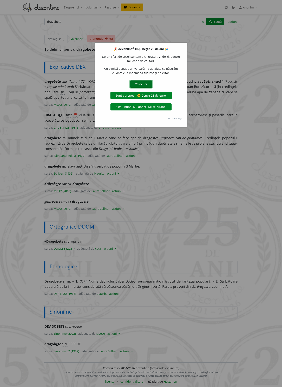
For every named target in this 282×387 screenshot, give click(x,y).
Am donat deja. (175, 118)
